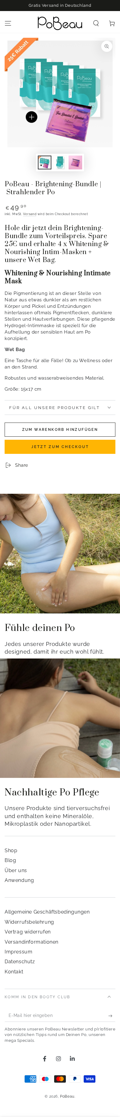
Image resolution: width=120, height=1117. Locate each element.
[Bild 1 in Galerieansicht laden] (44, 162)
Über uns (16, 870)
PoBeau (67, 1096)
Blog (10, 860)
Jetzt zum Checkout (60, 447)
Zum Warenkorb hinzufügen (60, 429)
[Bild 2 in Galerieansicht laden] (60, 162)
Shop (11, 850)
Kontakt (14, 972)
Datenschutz (20, 961)
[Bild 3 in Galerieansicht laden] (75, 162)
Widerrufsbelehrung (29, 922)
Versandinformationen (31, 942)
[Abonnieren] (111, 1015)
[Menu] (8, 23)
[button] (96, 23)
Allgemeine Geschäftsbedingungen (47, 912)
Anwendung (19, 880)
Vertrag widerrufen (28, 932)
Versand (29, 214)
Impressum (18, 952)
